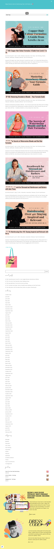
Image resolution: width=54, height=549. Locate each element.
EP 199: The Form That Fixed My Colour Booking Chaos (17, 281)
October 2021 (8, 371)
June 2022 (7, 357)
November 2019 (8, 414)
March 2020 (8, 407)
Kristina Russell (10, 55)
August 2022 (8, 353)
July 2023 (7, 335)
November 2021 (8, 369)
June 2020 (7, 401)
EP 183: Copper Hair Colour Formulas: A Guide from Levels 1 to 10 (26, 51)
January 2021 (8, 387)
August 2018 (8, 426)
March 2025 (8, 304)
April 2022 (7, 361)
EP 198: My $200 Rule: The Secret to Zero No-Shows (16, 283)
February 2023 (8, 345)
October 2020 (8, 393)
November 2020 (8, 391)
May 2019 (7, 420)
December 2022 (8, 347)
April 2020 (7, 405)
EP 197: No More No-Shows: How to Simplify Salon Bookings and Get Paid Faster (22, 285)
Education (27, 55)
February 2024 (8, 323)
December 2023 (8, 325)
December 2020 (8, 389)
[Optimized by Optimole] (2, 547)
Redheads (12, 57)
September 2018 (9, 424)
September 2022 (9, 351)
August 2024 (8, 312)
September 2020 (9, 395)
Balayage (7, 439)
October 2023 (8, 329)
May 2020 (7, 403)
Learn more (32, 514)
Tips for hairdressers (28, 57)
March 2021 (8, 383)
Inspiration (28, 192)
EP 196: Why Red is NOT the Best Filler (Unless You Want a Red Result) (20, 287)
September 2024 (9, 310)
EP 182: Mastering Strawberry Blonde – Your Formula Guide (25, 96)
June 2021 (7, 377)
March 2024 (8, 321)
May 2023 (7, 339)
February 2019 (8, 422)
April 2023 (7, 341)
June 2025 (7, 298)
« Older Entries (8, 247)
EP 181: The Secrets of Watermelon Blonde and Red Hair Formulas (23, 142)
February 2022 (8, 365)
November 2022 (8, 349)
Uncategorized (8, 463)
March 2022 (8, 363)
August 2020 (8, 397)
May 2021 (7, 379)
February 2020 (8, 409)
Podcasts (7, 57)
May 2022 (7, 359)
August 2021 (8, 375)
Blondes (23, 55)
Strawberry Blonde (19, 57)
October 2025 (8, 294)
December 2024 (8, 306)
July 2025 (7, 296)
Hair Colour (32, 55)
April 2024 (7, 319)
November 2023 (8, 327)
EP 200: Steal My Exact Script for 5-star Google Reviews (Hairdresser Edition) (22, 279)
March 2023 (8, 343)
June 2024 (7, 317)
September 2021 (9, 373)
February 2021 (8, 385)
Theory (6, 459)
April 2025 (7, 302)
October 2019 (8, 416)
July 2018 (7, 428)
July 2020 (7, 399)
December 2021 (8, 367)
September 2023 (9, 331)
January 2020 (8, 411)
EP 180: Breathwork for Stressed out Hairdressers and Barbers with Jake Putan (26, 188)
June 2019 (7, 418)
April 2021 (7, 381)
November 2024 (8, 308)
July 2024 (7, 314)
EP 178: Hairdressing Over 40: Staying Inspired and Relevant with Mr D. (26, 232)
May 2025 (7, 300)
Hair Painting (39, 55)
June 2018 (7, 430)
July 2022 (7, 355)
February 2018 (8, 432)
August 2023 (8, 333)
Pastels (43, 55)
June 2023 (7, 337)
